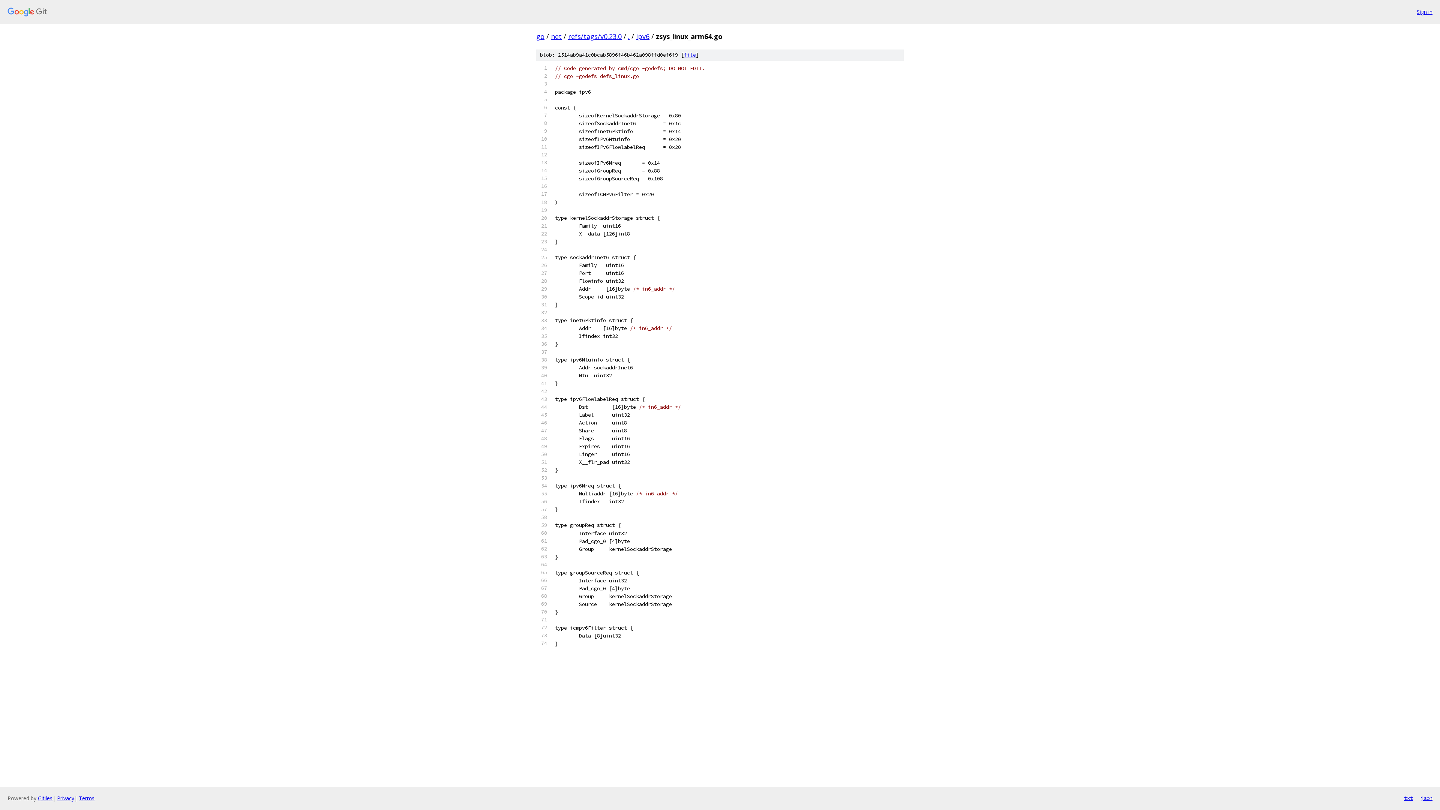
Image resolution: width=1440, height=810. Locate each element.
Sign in (1424, 11)
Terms (86, 798)
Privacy (65, 798)
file (690, 55)
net (556, 36)
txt (1408, 798)
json (1426, 798)
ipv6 (643, 36)
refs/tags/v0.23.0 (595, 36)
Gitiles (45, 798)
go (540, 36)
